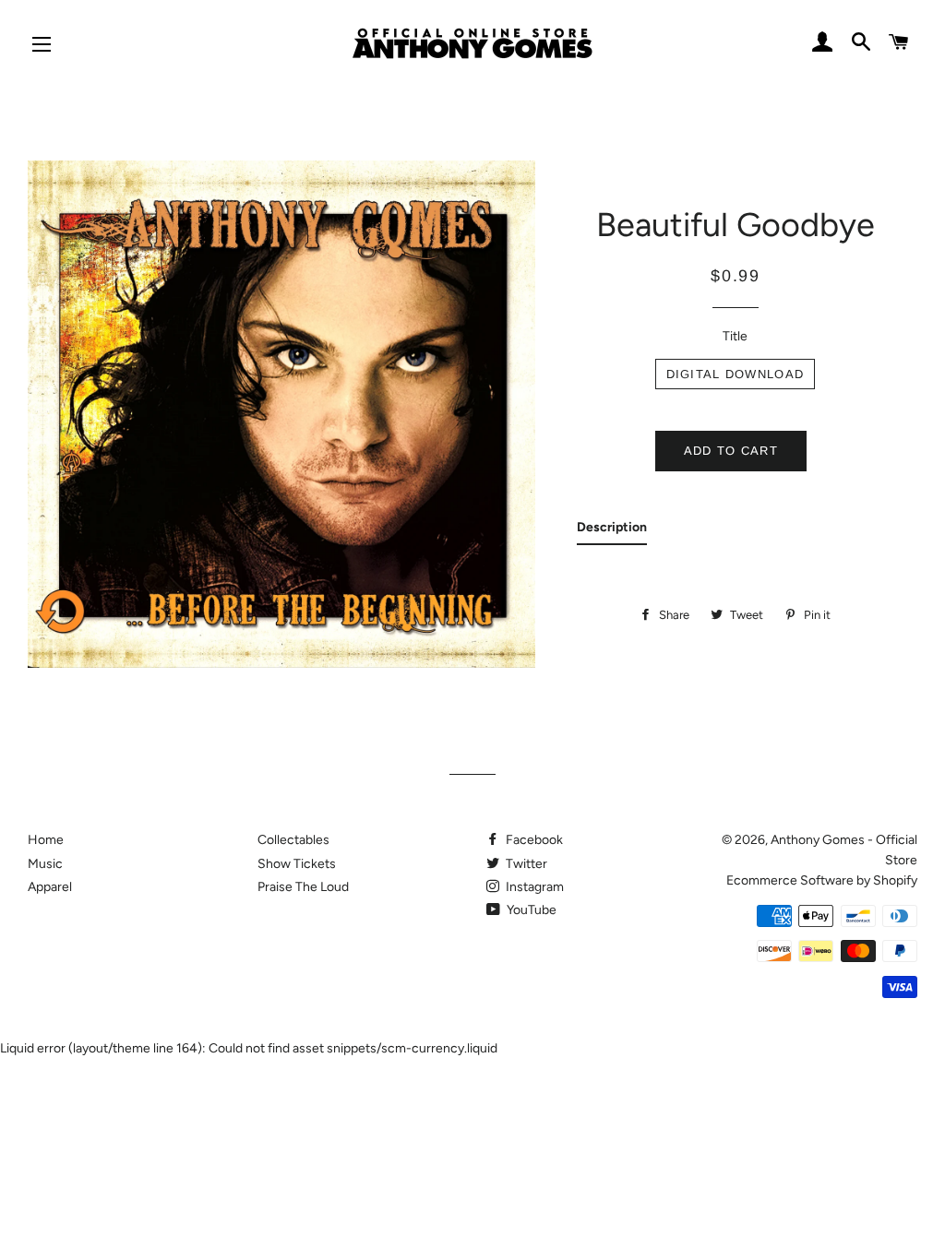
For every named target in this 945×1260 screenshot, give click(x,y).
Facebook (533, 840)
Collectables (293, 840)
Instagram (533, 887)
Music (45, 864)
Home (46, 840)
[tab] (612, 531)
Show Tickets (296, 864)
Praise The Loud (303, 887)
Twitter (525, 864)
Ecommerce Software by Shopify (821, 880)
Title (735, 336)
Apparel (50, 887)
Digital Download (735, 374)
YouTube (530, 910)
